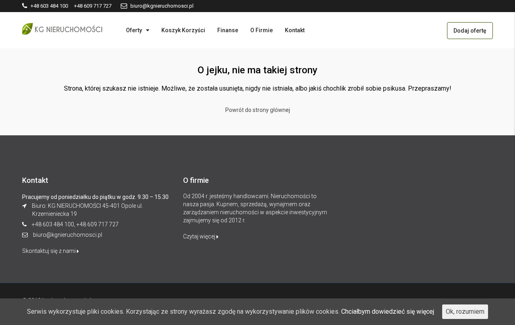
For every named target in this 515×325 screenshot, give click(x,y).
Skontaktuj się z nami (49, 251)
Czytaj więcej (199, 236)
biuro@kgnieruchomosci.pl (67, 235)
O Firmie (261, 30)
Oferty (134, 30)
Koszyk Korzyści (183, 30)
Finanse (227, 30)
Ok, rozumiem (465, 311)
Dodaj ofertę (469, 30)
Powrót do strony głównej (257, 110)
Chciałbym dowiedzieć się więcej (387, 311)
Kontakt (295, 30)
